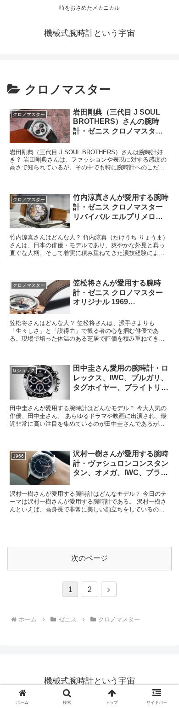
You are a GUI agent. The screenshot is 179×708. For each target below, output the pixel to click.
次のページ (89, 558)
